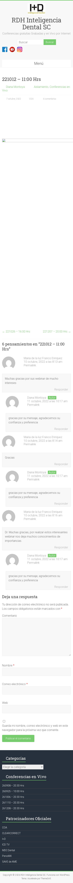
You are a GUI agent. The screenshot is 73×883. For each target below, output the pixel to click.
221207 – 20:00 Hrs (57, 331)
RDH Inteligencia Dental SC (36, 23)
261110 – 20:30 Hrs (13, 802)
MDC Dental (8, 850)
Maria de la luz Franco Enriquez (43, 358)
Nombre (8, 665)
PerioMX (7, 856)
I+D (4, 838)
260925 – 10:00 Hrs (13, 791)
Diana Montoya (15, 87)
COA (31, 99)
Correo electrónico (15, 684)
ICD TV (6, 844)
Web (5, 702)
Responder (61, 389)
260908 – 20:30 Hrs (13, 785)
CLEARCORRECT (11, 833)
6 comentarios (49, 99)
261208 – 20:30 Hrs (13, 808)
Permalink (30, 365)
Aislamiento (41, 87)
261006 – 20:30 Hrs (13, 797)
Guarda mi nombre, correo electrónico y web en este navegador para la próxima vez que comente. (35, 728)
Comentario (9, 615)
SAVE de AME (9, 861)
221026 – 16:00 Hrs (16, 331)
